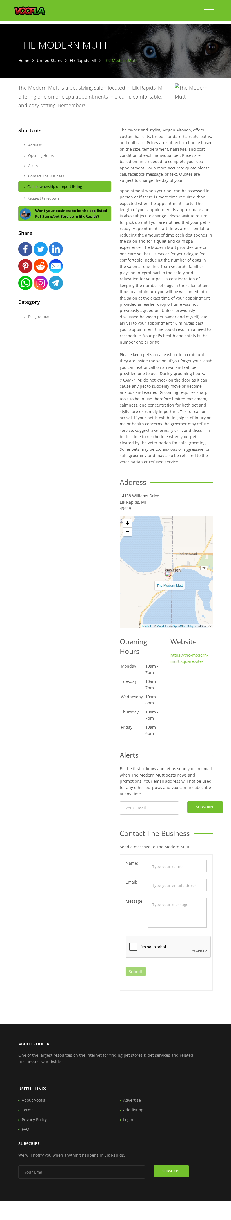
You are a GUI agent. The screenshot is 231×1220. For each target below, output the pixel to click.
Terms (28, 1109)
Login (128, 1119)
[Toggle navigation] (209, 12)
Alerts (32, 165)
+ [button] (127, 523)
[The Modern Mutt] (168, 573)
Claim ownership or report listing (54, 186)
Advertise (132, 1100)
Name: (132, 863)
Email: (131, 882)
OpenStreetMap (183, 626)
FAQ (25, 1129)
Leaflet (146, 626)
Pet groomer (38, 316)
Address (34, 145)
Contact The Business (45, 176)
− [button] (127, 531)
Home (23, 60)
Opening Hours (40, 155)
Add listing (133, 1109)
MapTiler (162, 626)
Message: (134, 901)
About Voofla (33, 1100)
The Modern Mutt (170, 585)
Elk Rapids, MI (83, 60)
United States (49, 60)
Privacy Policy (34, 1119)
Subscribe (205, 806)
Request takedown (43, 198)
